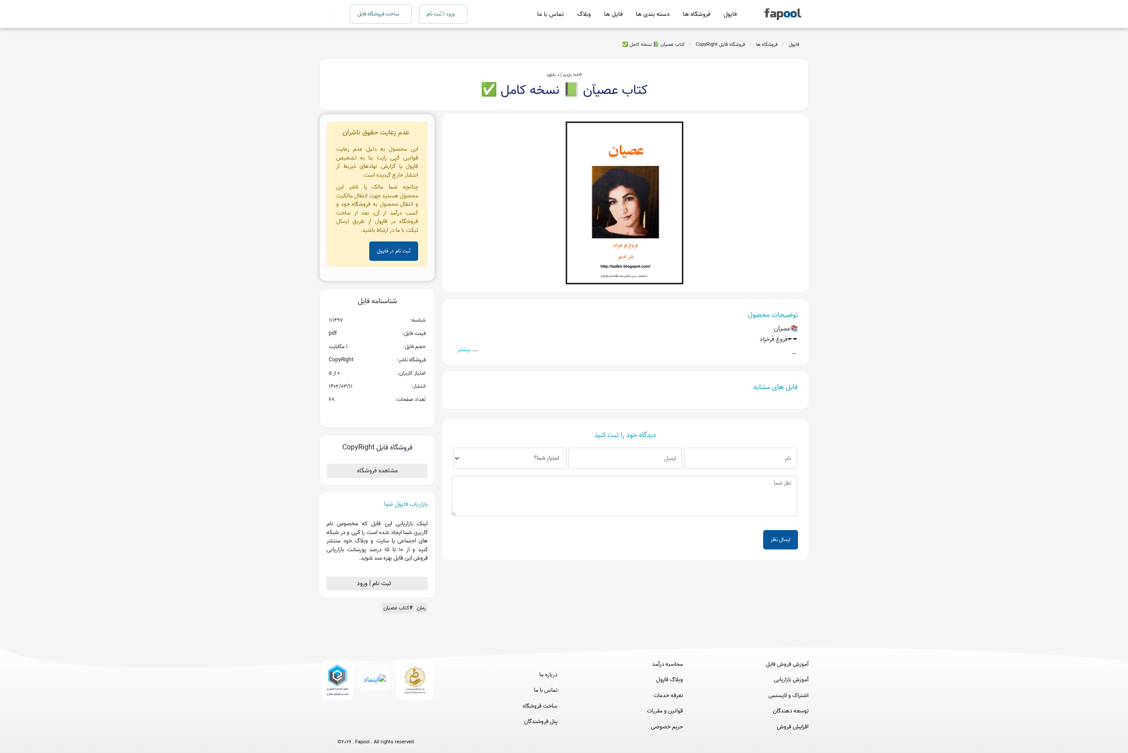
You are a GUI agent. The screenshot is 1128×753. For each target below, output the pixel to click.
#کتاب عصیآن (397, 608)
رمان (421, 608)
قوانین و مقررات (665, 711)
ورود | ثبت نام (441, 14)
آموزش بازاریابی (791, 679)
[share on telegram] (366, 413)
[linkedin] (408, 727)
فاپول (730, 14)
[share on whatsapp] (377, 413)
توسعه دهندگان (791, 711)
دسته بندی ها (653, 14)
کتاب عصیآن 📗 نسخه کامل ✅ (653, 44)
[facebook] (343, 727)
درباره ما (548, 675)
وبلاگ (584, 14)
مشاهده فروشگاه (377, 471)
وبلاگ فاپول (669, 679)
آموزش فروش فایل (787, 664)
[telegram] (359, 727)
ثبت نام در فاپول (394, 251)
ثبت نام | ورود (375, 584)
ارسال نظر (780, 539)
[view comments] (388, 413)
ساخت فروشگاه (540, 706)
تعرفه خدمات (668, 695)
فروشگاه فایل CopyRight (720, 44)
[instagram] (375, 727)
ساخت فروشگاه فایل (379, 14)
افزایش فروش (793, 727)
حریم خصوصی (667, 727)
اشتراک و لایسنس (788, 695)
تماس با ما (550, 14)
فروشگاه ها (696, 14)
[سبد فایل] (323, 14)
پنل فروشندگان (540, 721)
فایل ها (613, 14)
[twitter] (391, 727)
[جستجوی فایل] (335, 14)
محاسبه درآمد (667, 664)
